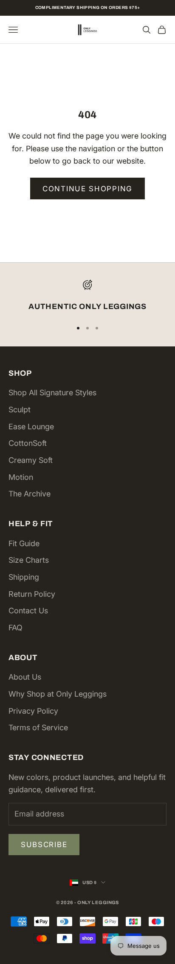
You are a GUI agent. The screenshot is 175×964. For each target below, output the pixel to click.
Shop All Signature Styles (52, 392)
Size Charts (28, 560)
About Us (24, 676)
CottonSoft (27, 443)
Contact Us (28, 610)
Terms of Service (38, 727)
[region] (87, 296)
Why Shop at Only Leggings (57, 693)
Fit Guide (24, 543)
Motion (20, 477)
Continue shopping (87, 188)
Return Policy (31, 594)
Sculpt (19, 409)
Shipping (23, 577)
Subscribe (44, 844)
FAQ (15, 627)
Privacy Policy (33, 710)
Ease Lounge (31, 426)
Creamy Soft (30, 460)
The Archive (29, 493)
